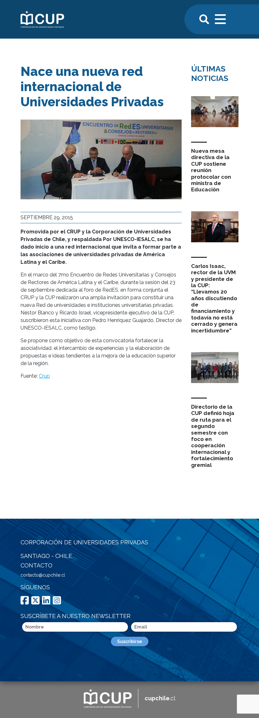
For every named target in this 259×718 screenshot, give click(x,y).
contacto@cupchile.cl (43, 575)
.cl (160, 698)
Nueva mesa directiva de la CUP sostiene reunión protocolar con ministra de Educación (211, 170)
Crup (44, 376)
